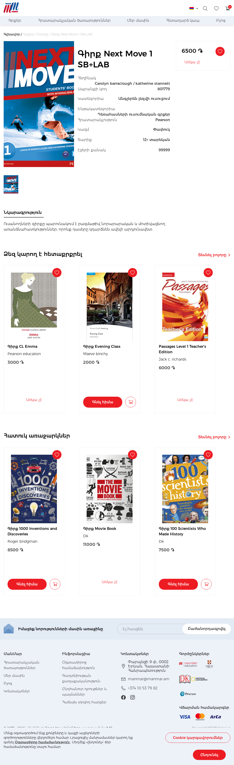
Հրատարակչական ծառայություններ (74, 20)
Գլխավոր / (13, 34)
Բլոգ (221, 20)
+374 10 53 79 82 (142, 688)
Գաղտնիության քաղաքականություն (81, 678)
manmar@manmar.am (148, 679)
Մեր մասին (138, 20)
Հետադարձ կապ (182, 20)
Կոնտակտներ (17, 691)
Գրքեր (14, 20)
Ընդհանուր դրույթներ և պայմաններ (84, 691)
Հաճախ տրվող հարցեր (84, 702)
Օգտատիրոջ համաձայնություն (42, 742)
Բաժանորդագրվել (207, 629)
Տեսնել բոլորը (212, 255)
